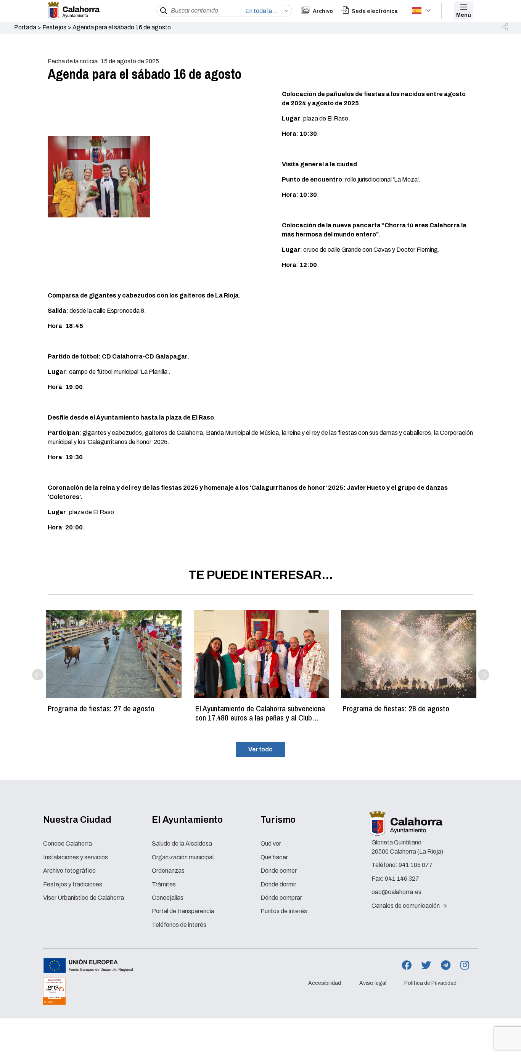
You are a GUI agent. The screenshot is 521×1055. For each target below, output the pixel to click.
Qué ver (270, 843)
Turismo (278, 820)
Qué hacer (274, 857)
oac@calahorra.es (396, 892)
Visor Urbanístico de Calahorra (83, 897)
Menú (463, 15)
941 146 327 (402, 878)
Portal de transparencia (183, 911)
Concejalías (167, 897)
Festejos (54, 27)
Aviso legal (372, 983)
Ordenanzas (168, 870)
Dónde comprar (281, 897)
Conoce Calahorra (67, 843)
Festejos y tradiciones (72, 884)
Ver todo (260, 749)
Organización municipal (183, 857)
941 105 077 (416, 865)
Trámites (164, 884)
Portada (25, 27)
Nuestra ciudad (77, 820)
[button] (505, 27)
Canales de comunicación (406, 905)
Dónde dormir (278, 884)
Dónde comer (278, 870)
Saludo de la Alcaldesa (182, 843)
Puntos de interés (283, 911)
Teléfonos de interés (179, 925)
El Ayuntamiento (187, 820)
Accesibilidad (324, 983)
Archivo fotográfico (69, 870)
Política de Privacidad (430, 983)
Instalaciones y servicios (75, 857)
